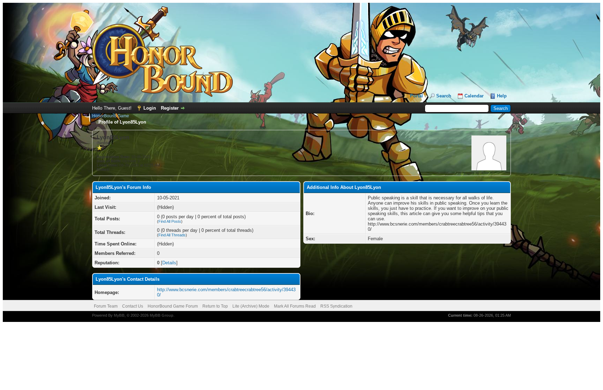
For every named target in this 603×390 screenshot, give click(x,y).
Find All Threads (172, 235)
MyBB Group (161, 315)
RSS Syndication (336, 306)
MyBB (119, 315)
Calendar (474, 95)
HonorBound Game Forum (173, 306)
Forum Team (106, 306)
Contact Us (132, 306)
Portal (416, 95)
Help (502, 95)
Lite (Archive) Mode (250, 306)
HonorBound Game (110, 115)
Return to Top (215, 306)
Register (170, 108)
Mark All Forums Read (295, 306)
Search (443, 95)
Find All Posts (169, 221)
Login (149, 108)
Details (169, 262)
